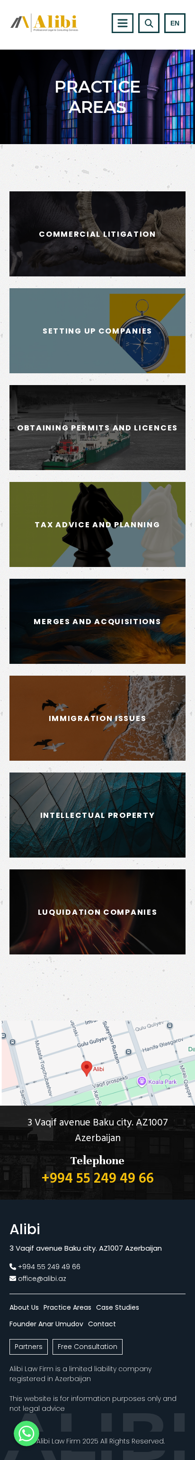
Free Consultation (87, 1346)
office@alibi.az (42, 1278)
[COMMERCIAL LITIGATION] (97, 273)
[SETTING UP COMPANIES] (97, 370)
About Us (24, 1307)
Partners (29, 1346)
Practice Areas (67, 1307)
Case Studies (117, 1307)
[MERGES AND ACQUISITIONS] (97, 661)
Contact (102, 1324)
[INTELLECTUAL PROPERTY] (97, 855)
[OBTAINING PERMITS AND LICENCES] (97, 467)
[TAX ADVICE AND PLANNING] (97, 564)
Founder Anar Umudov (46, 1324)
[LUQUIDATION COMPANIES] (97, 951)
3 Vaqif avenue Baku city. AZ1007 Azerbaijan (97, 1130)
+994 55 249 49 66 (98, 1179)
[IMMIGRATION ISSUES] (97, 758)
